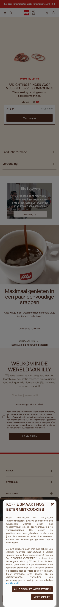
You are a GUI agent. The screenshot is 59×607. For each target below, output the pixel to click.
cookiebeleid (12, 583)
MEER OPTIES (42, 597)
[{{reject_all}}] (52, 504)
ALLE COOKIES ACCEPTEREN (32, 589)
